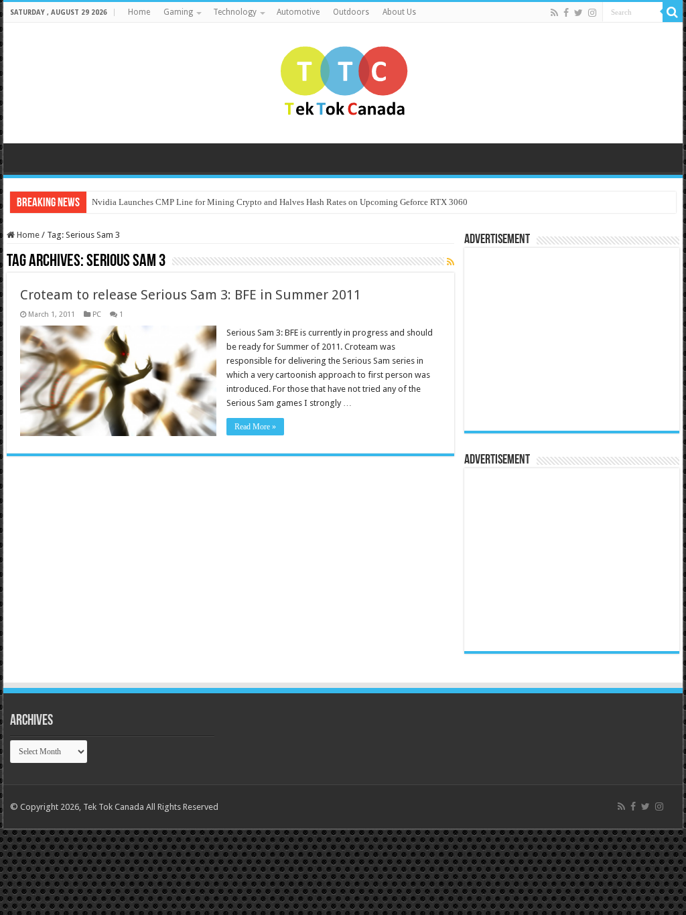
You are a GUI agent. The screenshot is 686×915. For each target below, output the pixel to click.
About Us (399, 12)
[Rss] (554, 13)
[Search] (673, 12)
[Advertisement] (554, 338)
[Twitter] (578, 13)
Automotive (298, 12)
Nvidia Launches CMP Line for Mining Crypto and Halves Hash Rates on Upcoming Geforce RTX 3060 (280, 202)
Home (139, 12)
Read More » (255, 426)
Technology (235, 12)
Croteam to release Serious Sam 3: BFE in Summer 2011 (190, 295)
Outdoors (351, 12)
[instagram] (592, 13)
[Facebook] (566, 13)
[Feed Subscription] (450, 262)
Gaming (178, 12)
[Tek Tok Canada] (343, 80)
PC (96, 314)
